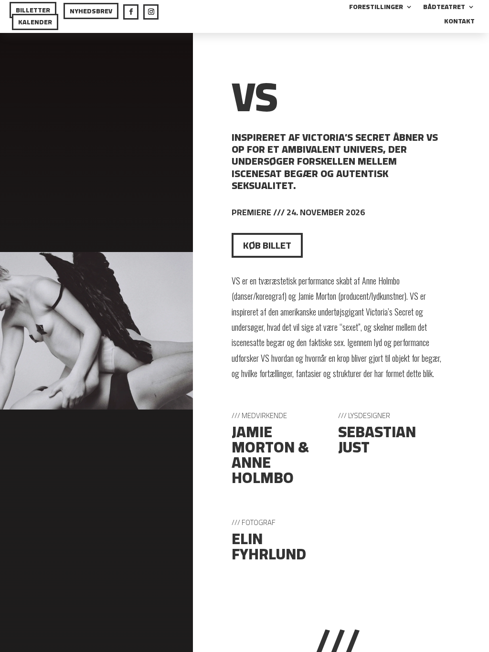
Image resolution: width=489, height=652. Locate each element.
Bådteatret (444, 8)
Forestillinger (376, 8)
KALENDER (35, 22)
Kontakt (459, 22)
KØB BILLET (267, 245)
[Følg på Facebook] (130, 12)
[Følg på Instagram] (151, 12)
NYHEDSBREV (91, 11)
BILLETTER (33, 10)
